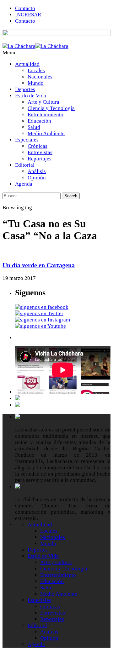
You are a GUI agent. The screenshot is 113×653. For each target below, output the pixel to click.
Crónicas (37, 146)
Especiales (27, 140)
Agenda (23, 184)
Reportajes (39, 159)
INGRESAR (28, 15)
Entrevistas (40, 152)
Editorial (25, 165)
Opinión (37, 178)
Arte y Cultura (43, 102)
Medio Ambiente (46, 133)
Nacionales (40, 77)
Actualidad (27, 64)
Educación (39, 121)
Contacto (25, 8)
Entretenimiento (45, 115)
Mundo (36, 83)
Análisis (37, 171)
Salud (34, 127)
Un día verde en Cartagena (39, 265)
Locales (36, 70)
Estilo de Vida (30, 96)
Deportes (25, 89)
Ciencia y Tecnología (51, 108)
